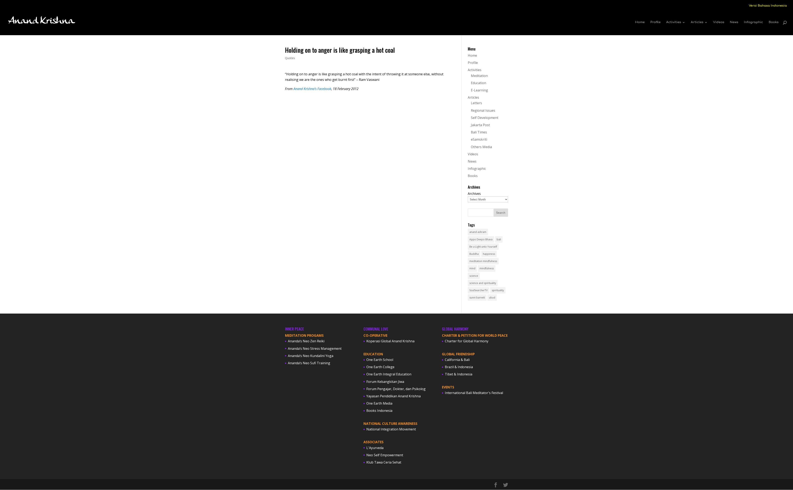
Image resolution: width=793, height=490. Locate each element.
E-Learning (479, 90)
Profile (655, 22)
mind (472, 268)
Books (774, 22)
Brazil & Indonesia (459, 367)
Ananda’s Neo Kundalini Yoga (310, 355)
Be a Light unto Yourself (483, 246)
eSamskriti (479, 139)
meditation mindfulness (483, 261)
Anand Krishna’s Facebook (312, 88)
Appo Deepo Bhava (481, 239)
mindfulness (487, 268)
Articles (697, 22)
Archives (474, 193)
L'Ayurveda (374, 448)
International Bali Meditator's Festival (474, 393)
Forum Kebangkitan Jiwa (385, 381)
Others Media (481, 147)
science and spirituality (482, 283)
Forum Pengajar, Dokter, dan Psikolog (396, 389)
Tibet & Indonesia (458, 374)
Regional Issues (483, 110)
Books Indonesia (379, 410)
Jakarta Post (480, 125)
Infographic (753, 22)
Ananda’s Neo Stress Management (315, 348)
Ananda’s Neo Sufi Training (309, 363)
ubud (492, 297)
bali (499, 239)
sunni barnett (477, 297)
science (473, 276)
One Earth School (379, 359)
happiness (489, 254)
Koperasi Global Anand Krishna (390, 341)
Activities (673, 22)
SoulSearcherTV (478, 290)
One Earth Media (379, 403)
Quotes (290, 58)
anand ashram (477, 232)
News (734, 22)
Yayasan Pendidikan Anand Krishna (393, 396)
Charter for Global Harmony (466, 341)
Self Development (484, 117)
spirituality (498, 290)
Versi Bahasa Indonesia (768, 5)
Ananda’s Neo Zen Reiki (306, 341)
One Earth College (380, 367)
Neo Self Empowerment (384, 455)
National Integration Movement (391, 429)
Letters (476, 103)
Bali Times (479, 132)
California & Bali (457, 359)
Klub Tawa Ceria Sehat (383, 462)
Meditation (479, 75)
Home (640, 22)
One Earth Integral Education (388, 374)
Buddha (474, 254)
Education (478, 83)
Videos (718, 22)
